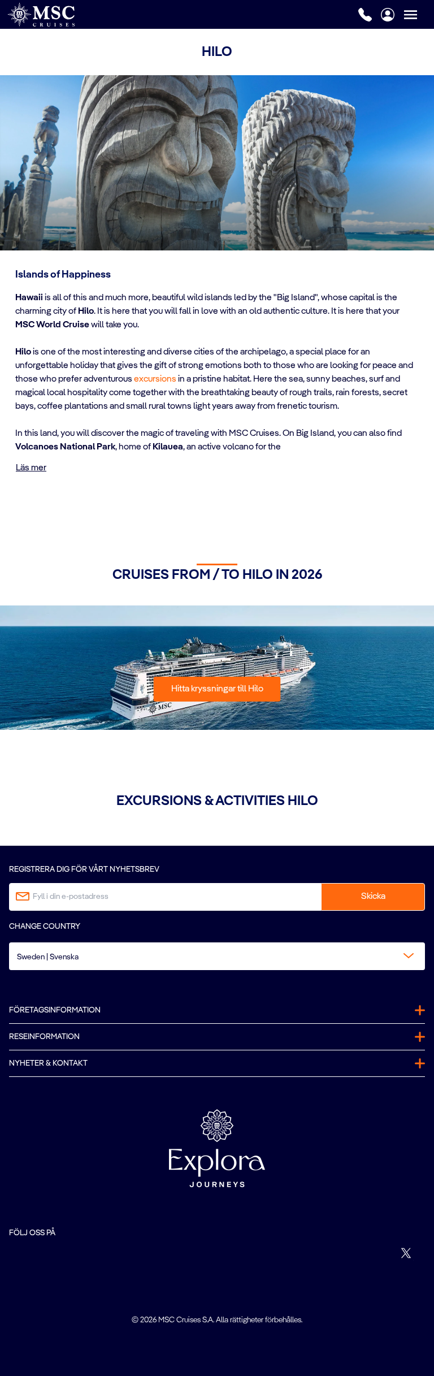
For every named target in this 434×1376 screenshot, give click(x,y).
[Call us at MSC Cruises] (365, 14)
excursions (155, 379)
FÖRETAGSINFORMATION (55, 1010)
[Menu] (418, 14)
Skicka (373, 896)
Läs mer (31, 468)
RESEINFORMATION (44, 1037)
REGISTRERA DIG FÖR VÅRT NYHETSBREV (84, 869)
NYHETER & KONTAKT (48, 1063)
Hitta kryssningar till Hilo (217, 689)
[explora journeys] (217, 1148)
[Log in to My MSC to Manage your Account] (387, 14)
